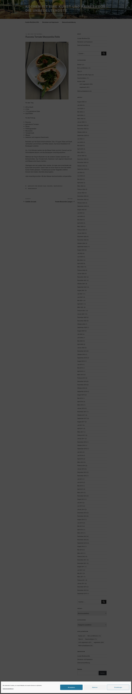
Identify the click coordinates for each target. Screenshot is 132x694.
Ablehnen (95, 687)
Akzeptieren (71, 687)
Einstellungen (118, 687)
